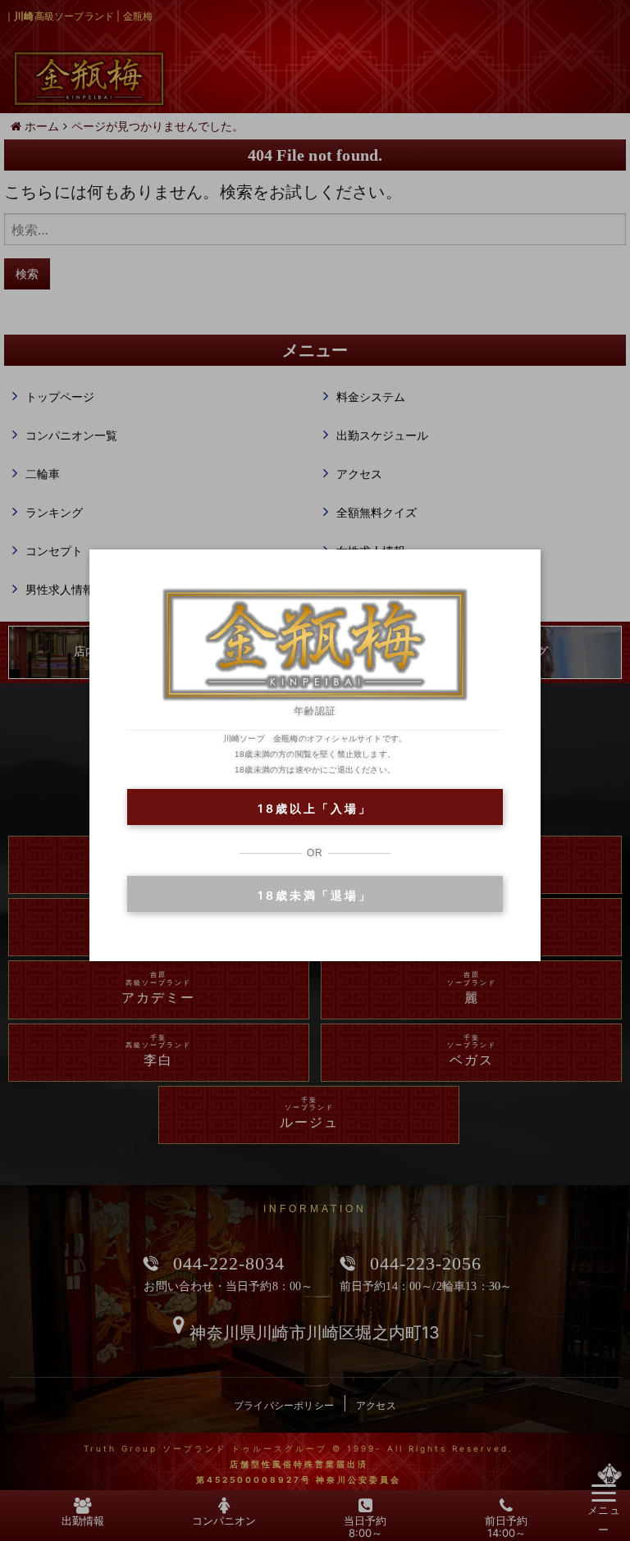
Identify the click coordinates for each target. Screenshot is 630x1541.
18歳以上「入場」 (315, 808)
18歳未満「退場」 (315, 895)
